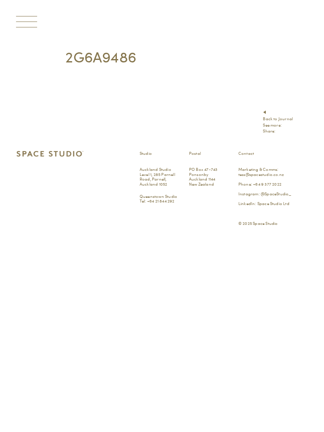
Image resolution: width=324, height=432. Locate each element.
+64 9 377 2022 (267, 183)
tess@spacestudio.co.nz (261, 174)
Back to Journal (278, 118)
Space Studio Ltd (273, 203)
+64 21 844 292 (161, 200)
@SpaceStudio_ (276, 193)
